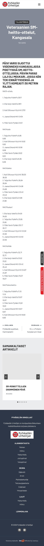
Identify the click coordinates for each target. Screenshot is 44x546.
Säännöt (22, 472)
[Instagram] (24, 530)
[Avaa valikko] (39, 4)
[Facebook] (19, 530)
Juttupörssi (22, 458)
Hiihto (22, 451)
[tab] (17, 402)
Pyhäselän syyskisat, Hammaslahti (11, 328)
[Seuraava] (38, 376)
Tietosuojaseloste (22, 483)
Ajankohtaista (22, 443)
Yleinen (22, 447)
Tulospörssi (22, 22)
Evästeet (22, 487)
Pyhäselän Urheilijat (22, 417)
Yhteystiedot (22, 490)
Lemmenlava (22, 511)
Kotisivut (8, 541)
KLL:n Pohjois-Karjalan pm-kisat (34, 328)
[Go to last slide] (6, 376)
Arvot (22, 476)
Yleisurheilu (22, 455)
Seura (22, 468)
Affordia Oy (28, 541)
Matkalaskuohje (22, 479)
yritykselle (15, 541)
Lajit (22, 496)
